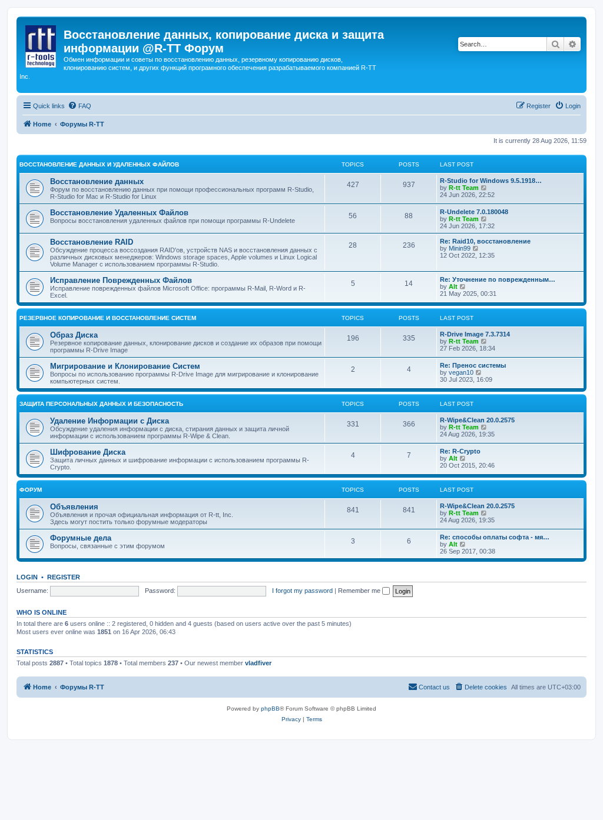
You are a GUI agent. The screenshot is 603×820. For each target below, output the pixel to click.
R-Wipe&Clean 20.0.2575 (477, 420)
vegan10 (461, 372)
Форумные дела (80, 538)
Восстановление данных (97, 181)
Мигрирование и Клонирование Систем (125, 366)
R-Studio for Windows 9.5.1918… (491, 180)
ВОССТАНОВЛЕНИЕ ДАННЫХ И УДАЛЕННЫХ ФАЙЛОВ (99, 164)
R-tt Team (464, 187)
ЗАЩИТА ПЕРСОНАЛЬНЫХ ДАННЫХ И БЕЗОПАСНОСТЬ (101, 404)
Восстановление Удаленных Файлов (119, 212)
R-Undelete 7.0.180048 (474, 211)
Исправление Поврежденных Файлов (121, 280)
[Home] (41, 44)
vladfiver (258, 662)
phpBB (270, 708)
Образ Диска (74, 335)
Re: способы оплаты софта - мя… (494, 537)
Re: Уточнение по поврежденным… (497, 279)
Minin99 (460, 248)
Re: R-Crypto (460, 451)
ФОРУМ (30, 489)
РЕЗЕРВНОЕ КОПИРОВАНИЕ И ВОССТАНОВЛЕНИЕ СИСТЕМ (107, 318)
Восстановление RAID (91, 242)
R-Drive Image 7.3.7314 (475, 334)
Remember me (360, 590)
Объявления (74, 506)
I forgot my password (302, 590)
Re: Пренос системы (473, 365)
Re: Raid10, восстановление (485, 241)
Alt (453, 286)
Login (27, 577)
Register (63, 577)
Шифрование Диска (87, 452)
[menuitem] (79, 106)
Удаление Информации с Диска (109, 420)
